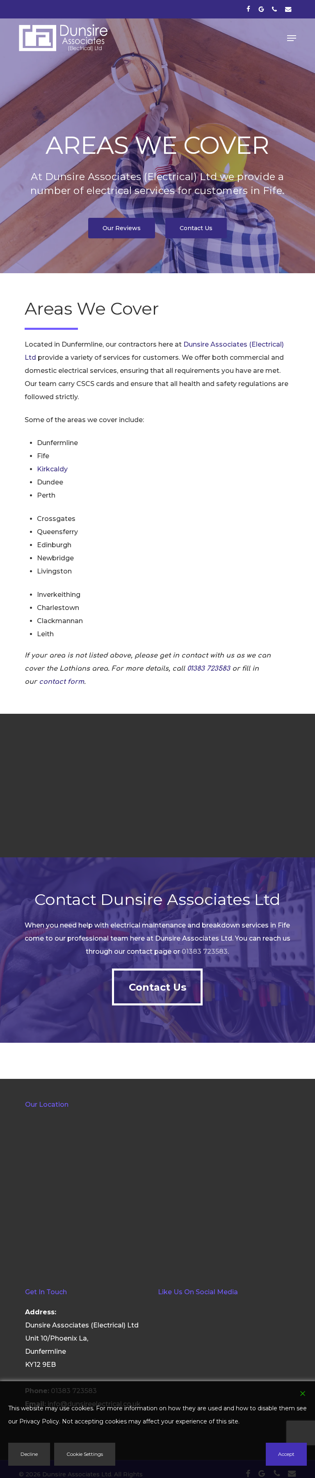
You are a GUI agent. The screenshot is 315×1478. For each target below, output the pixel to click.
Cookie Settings (84, 1454)
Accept (286, 1454)
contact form (61, 681)
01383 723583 (208, 668)
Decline (29, 1454)
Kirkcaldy (52, 469)
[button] (291, 38)
